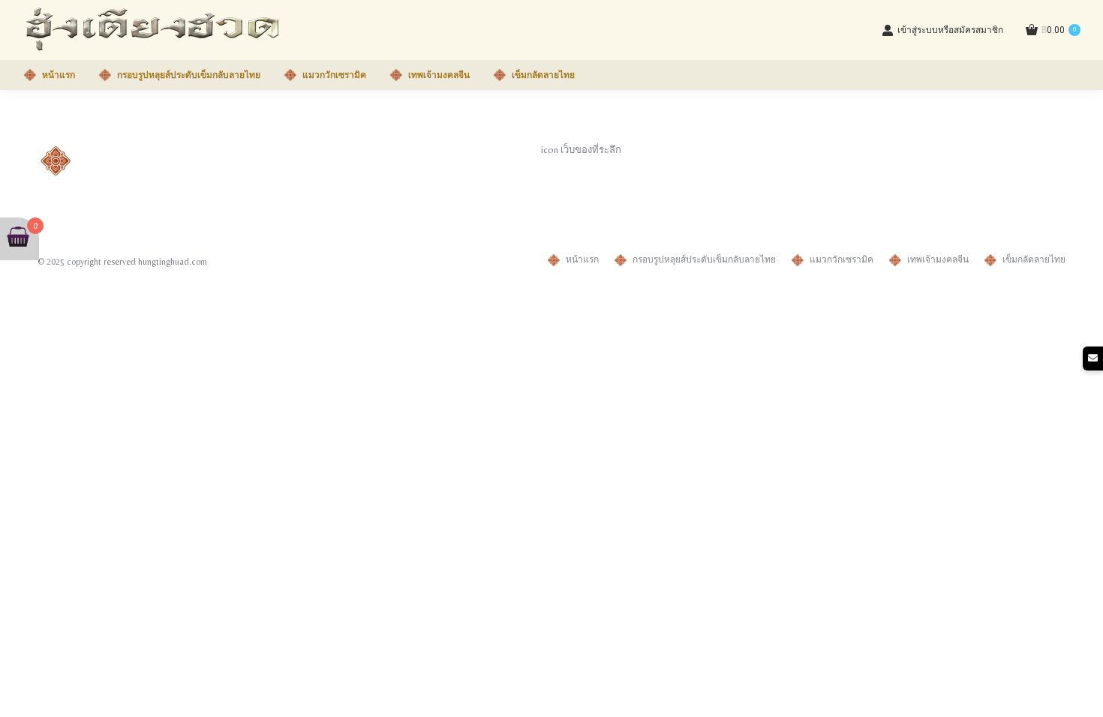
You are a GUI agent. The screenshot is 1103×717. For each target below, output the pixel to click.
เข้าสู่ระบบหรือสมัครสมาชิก (950, 30)
